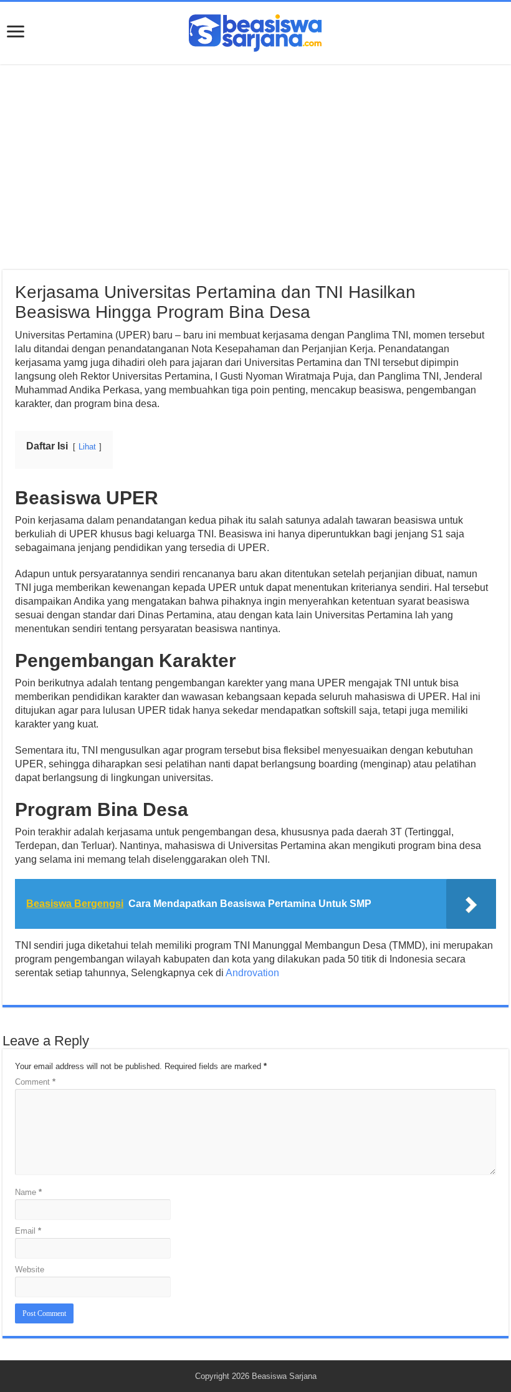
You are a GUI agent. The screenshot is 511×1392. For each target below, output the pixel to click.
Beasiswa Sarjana (284, 1376)
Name (28, 1192)
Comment (35, 1082)
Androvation (252, 972)
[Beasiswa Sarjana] (255, 31)
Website (29, 1269)
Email (28, 1231)
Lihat (87, 446)
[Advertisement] (255, 167)
